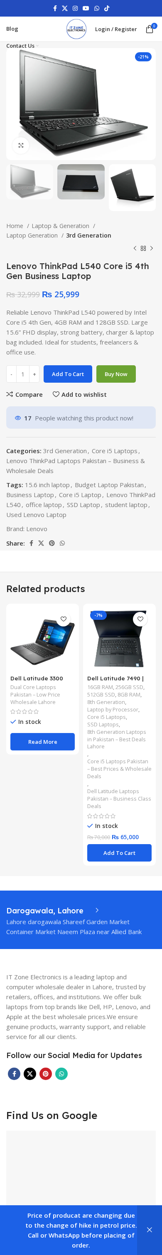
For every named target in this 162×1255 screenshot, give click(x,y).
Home (15, 226)
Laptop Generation (32, 235)
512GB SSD (101, 694)
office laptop (44, 504)
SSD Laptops (103, 724)
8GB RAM (129, 694)
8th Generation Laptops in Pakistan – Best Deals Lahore (116, 739)
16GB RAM (100, 687)
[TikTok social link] (107, 8)
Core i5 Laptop (80, 494)
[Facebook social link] (55, 8)
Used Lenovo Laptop (36, 514)
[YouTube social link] (86, 8)
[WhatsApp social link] (97, 8)
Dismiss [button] (149, 1230)
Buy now (116, 374)
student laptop (126, 504)
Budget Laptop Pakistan (109, 485)
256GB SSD (129, 687)
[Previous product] (135, 249)
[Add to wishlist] (63, 619)
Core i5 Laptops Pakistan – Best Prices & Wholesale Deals (119, 769)
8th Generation (106, 702)
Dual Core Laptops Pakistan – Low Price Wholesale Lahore (35, 695)
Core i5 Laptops (114, 451)
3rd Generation (88, 235)
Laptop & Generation (61, 226)
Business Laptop (30, 494)
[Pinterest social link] (52, 543)
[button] (119, 853)
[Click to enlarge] (20, 145)
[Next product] (151, 249)
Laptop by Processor (112, 709)
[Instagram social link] (75, 8)
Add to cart (68, 374)
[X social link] (64, 8)
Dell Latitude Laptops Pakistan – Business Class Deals (119, 799)
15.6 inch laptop (47, 485)
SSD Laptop (83, 504)
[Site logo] (76, 28)
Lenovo (36, 528)
